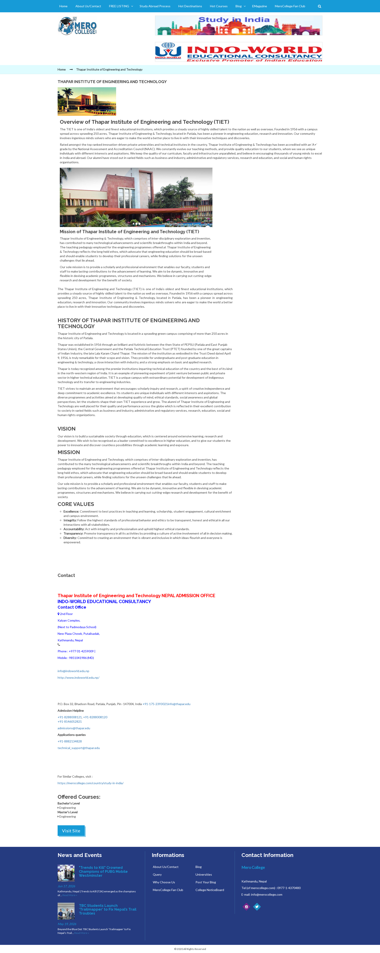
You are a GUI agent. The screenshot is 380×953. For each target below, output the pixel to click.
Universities (203, 874)
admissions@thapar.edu (74, 728)
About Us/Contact (88, 6)
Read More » (69, 895)
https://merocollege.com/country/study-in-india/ (91, 783)
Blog (239, 6)
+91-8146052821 (70, 721)
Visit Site (71, 830)
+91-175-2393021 (155, 704)
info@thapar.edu (179, 704)
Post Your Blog (205, 882)
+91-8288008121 (70, 717)
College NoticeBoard (209, 890)
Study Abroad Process (155, 6)
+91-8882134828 (70, 741)
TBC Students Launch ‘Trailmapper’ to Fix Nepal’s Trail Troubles (107, 909)
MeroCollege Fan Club (290, 6)
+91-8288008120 (95, 717)
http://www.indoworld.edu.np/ (78, 677)
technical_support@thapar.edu (79, 748)
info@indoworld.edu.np (73, 671)
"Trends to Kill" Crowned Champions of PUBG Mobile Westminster (103, 871)
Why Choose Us (164, 882)
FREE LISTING (119, 6)
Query (157, 874)
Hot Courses (219, 6)
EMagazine (259, 6)
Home (63, 6)
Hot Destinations (190, 6)
